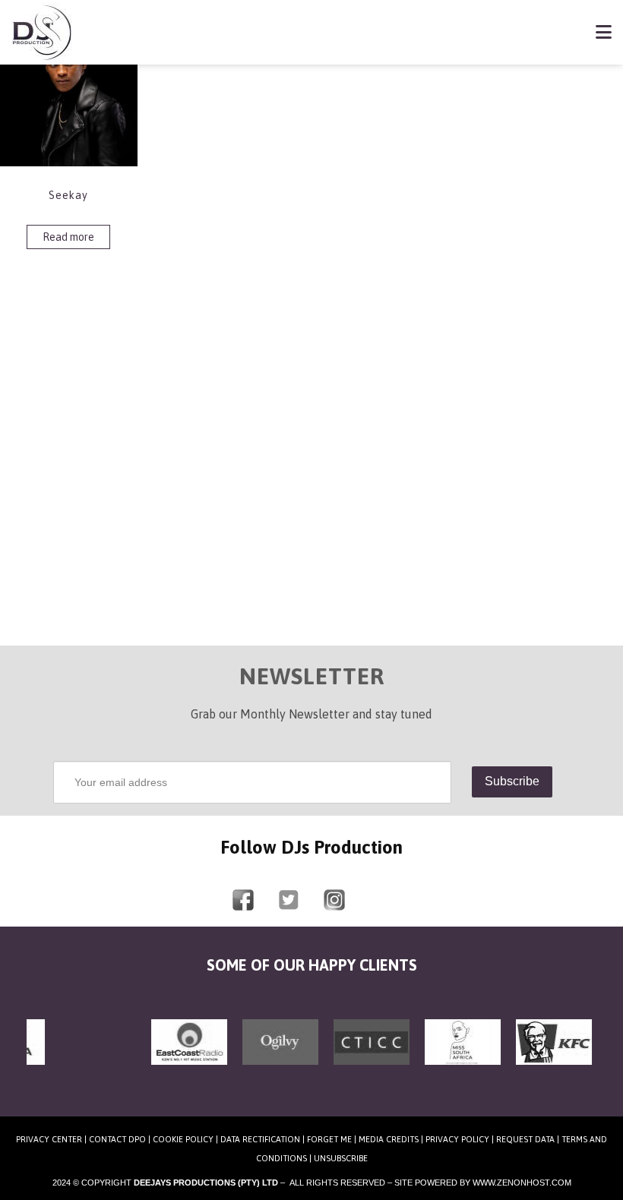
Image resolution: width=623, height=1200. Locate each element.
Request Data (525, 1139)
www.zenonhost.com (522, 1182)
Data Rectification (260, 1139)
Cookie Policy (183, 1139)
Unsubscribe (341, 1158)
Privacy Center (49, 1139)
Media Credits (389, 1139)
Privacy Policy (457, 1139)
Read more (68, 237)
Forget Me (329, 1139)
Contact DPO (117, 1139)
